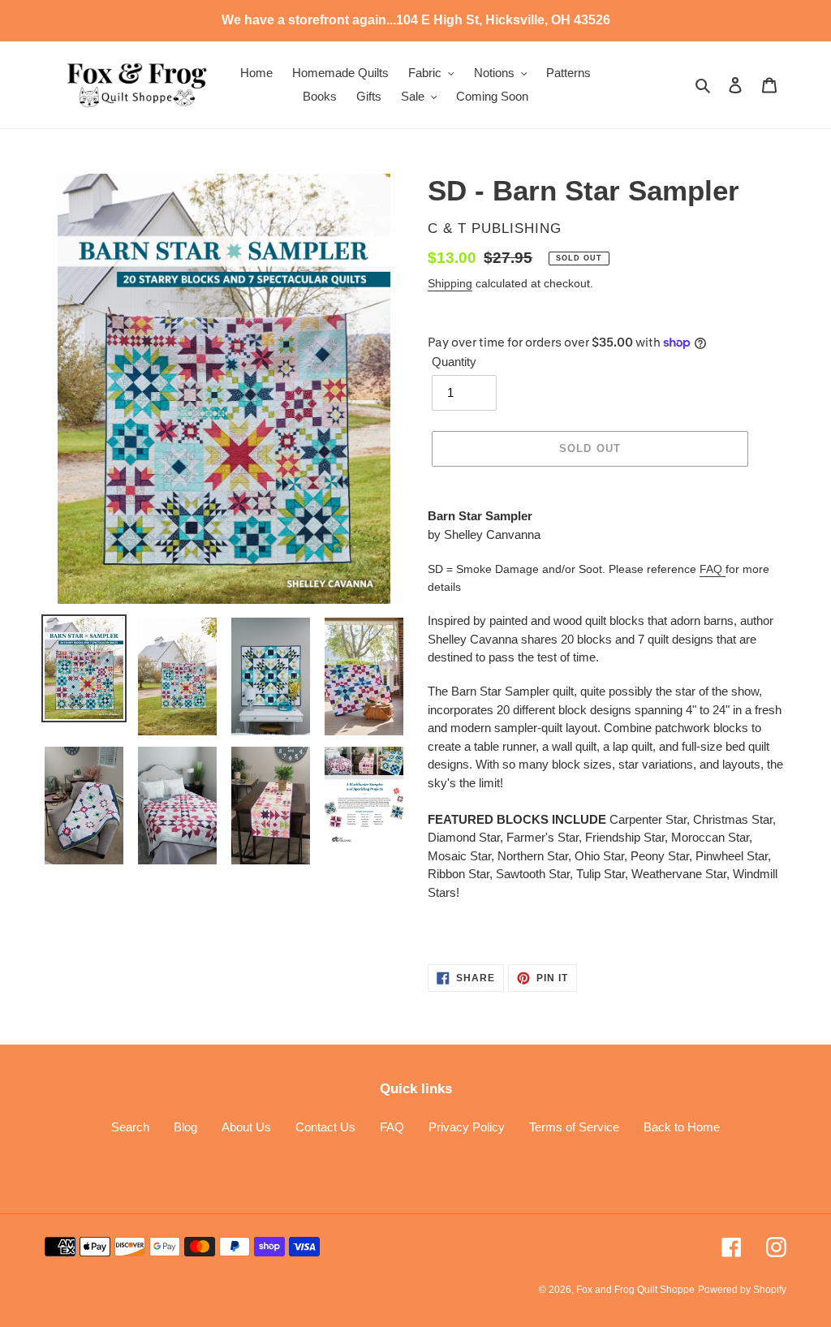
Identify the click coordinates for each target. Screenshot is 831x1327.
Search (130, 1127)
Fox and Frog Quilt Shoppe (635, 1289)
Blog (185, 1127)
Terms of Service (574, 1127)
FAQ (713, 568)
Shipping (450, 283)
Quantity (454, 361)
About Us (246, 1127)
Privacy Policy (466, 1127)
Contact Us (325, 1127)
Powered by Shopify (742, 1289)
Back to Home (682, 1127)
